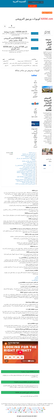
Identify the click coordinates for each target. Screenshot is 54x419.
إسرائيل (40, 412)
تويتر (37, 276)
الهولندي (18, 408)
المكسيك (28, 409)
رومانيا (13, 408)
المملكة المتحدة (34, 408)
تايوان (22, 410)
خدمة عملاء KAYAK (31, 162)
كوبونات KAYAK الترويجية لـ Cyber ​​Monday (26, 176)
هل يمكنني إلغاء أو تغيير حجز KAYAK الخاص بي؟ (25, 165)
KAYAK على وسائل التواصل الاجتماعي (27, 168)
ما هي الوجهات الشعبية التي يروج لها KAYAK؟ (26, 181)
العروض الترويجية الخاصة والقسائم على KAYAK (25, 183)
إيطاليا (42, 409)
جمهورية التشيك (35, 409)
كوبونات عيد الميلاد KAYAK (29, 178)
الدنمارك (29, 412)
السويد (18, 412)
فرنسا (8, 408)
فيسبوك (36, 277)
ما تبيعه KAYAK (32, 152)
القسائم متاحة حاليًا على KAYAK (28, 161)
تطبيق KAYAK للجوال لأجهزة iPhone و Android (25, 179)
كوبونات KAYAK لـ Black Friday (28, 174)
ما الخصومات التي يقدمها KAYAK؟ (28, 155)
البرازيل (40, 410)
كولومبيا (17, 409)
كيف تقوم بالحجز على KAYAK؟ (28, 154)
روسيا (14, 412)
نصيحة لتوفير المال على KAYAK (28, 182)
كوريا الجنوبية (28, 410)
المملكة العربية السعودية (13, 410)
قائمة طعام (32, 6)
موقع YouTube (35, 280)
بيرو (7, 409)
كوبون (9, 412)
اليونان (23, 412)
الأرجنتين (12, 409)
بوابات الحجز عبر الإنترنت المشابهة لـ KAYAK (26, 172)
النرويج (34, 412)
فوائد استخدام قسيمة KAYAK (29, 164)
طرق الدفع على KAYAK (30, 157)
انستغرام (36, 279)
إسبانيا (41, 408)
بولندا (28, 408)
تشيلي (22, 409)
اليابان (34, 410)
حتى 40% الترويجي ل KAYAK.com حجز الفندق (15, 48)
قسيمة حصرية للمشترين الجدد (29, 166)
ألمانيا (23, 408)
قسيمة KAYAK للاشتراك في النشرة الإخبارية (26, 171)
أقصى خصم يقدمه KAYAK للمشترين (27, 169)
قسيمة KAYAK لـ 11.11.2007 (29, 175)
